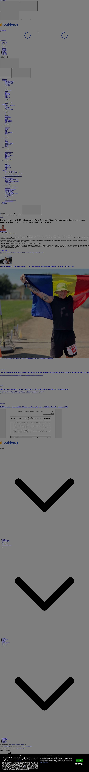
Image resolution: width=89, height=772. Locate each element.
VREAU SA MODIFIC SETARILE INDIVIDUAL (79, 764)
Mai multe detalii (18, 760)
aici (24, 766)
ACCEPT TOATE (79, 760)
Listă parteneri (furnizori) (44, 762)
